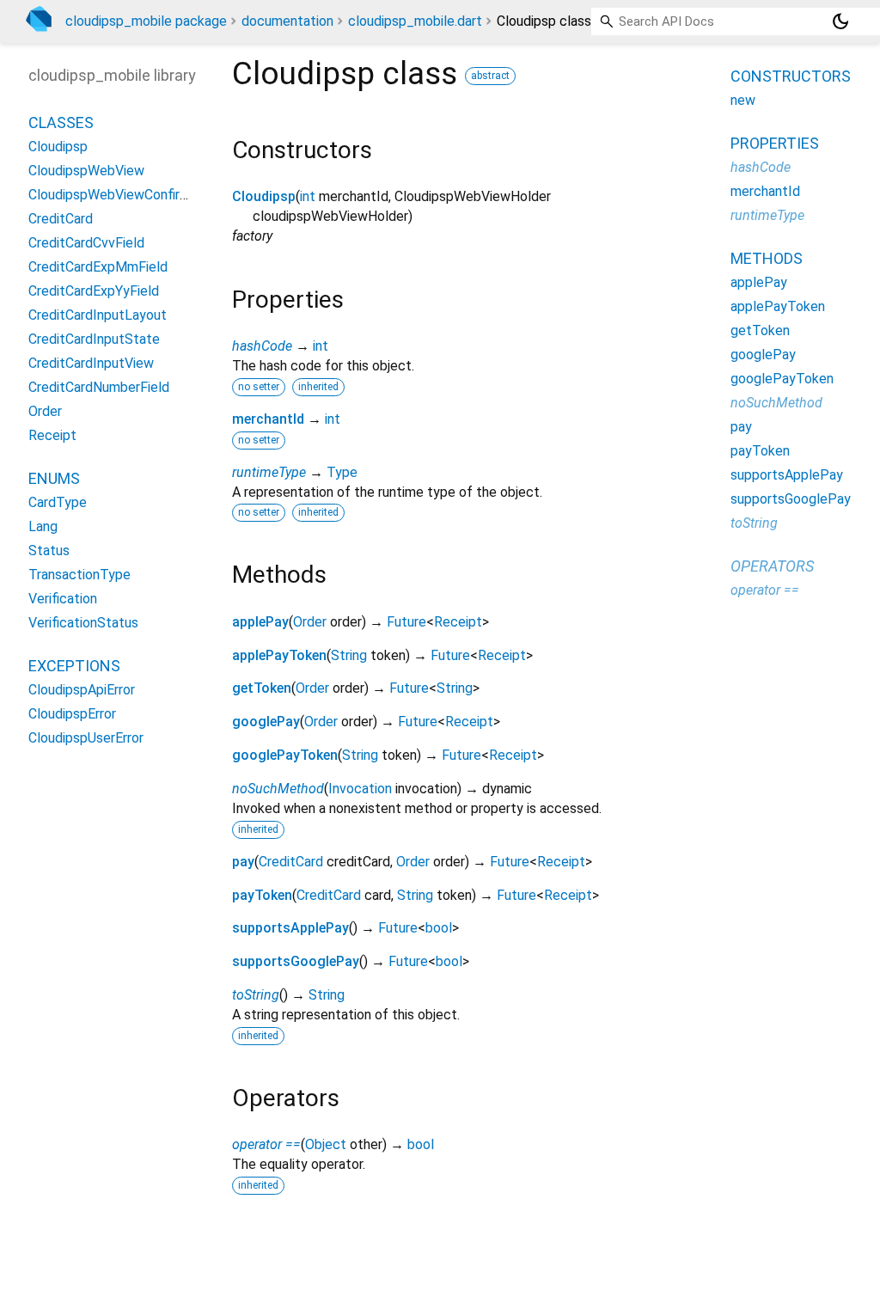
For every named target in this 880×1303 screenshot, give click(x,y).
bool (438, 928)
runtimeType (269, 472)
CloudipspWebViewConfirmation (124, 195)
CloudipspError (72, 714)
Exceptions (74, 666)
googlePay (266, 721)
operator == (266, 1144)
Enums (54, 478)
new (742, 100)
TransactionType (79, 574)
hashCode (262, 346)
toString (255, 995)
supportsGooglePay (295, 961)
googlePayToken (285, 755)
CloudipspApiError (81, 690)
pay (243, 861)
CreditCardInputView (91, 363)
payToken (262, 895)
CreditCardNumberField (98, 387)
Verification (62, 598)
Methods (766, 258)
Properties (774, 143)
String (349, 655)
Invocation (360, 788)
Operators (772, 566)
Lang (43, 526)
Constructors (790, 76)
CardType (57, 502)
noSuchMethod (278, 788)
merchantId (268, 419)
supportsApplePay (290, 928)
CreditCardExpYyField (93, 291)
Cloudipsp (264, 196)
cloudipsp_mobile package (146, 21)
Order (310, 622)
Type (342, 472)
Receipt (458, 622)
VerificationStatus (83, 623)
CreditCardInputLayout (97, 315)
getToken (261, 688)
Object (325, 1144)
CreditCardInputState (94, 339)
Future (406, 622)
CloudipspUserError (86, 738)
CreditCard (291, 861)
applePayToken (279, 655)
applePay (260, 622)
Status (49, 550)
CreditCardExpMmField (98, 267)
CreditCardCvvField (86, 243)
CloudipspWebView (86, 170)
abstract (490, 76)
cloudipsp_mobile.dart (415, 21)
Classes (61, 122)
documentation (287, 21)
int (307, 196)
